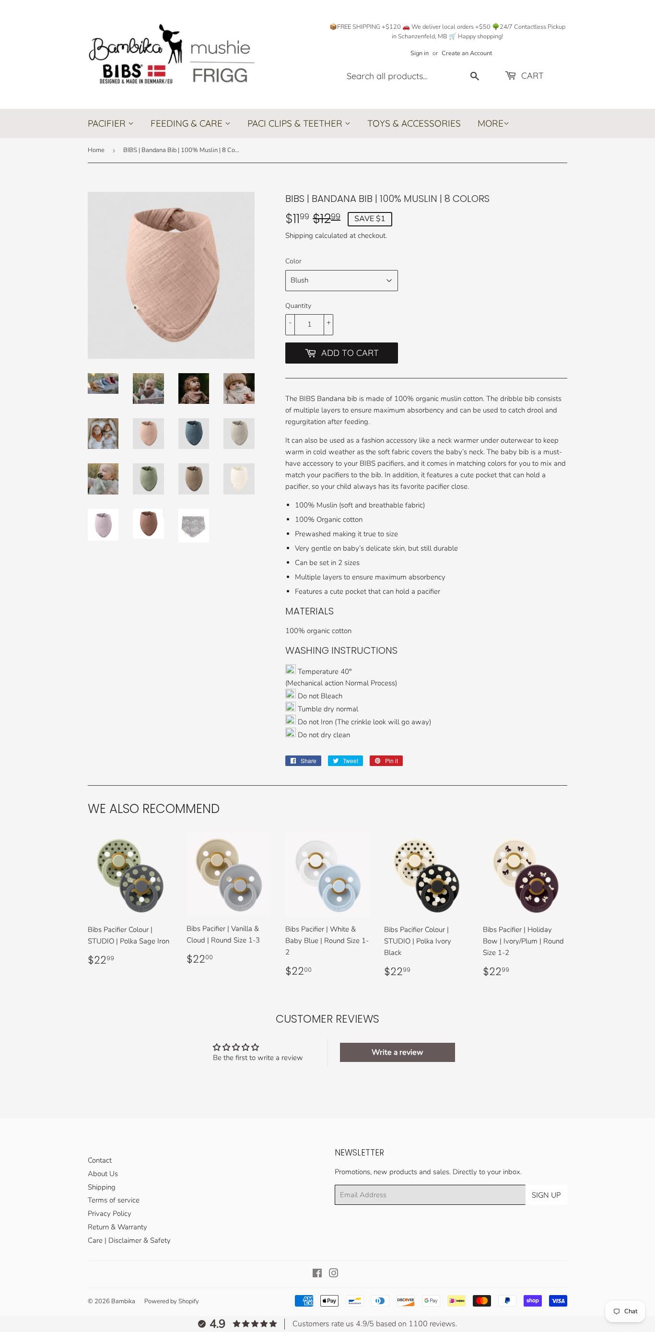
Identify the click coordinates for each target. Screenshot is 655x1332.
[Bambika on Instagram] (334, 1274)
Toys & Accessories (414, 123)
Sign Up (546, 1195)
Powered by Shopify (171, 1301)
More (490, 124)
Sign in (419, 53)
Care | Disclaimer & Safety (129, 1240)
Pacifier (108, 123)
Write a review (397, 1052)
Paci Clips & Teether (296, 123)
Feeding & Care (188, 123)
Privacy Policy (109, 1213)
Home (96, 150)
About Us (103, 1174)
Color (293, 261)
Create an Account (467, 53)
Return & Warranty (117, 1227)
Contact (100, 1160)
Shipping (299, 235)
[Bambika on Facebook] (317, 1274)
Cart (531, 75)
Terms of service (114, 1200)
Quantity (298, 305)
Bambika (123, 1301)
